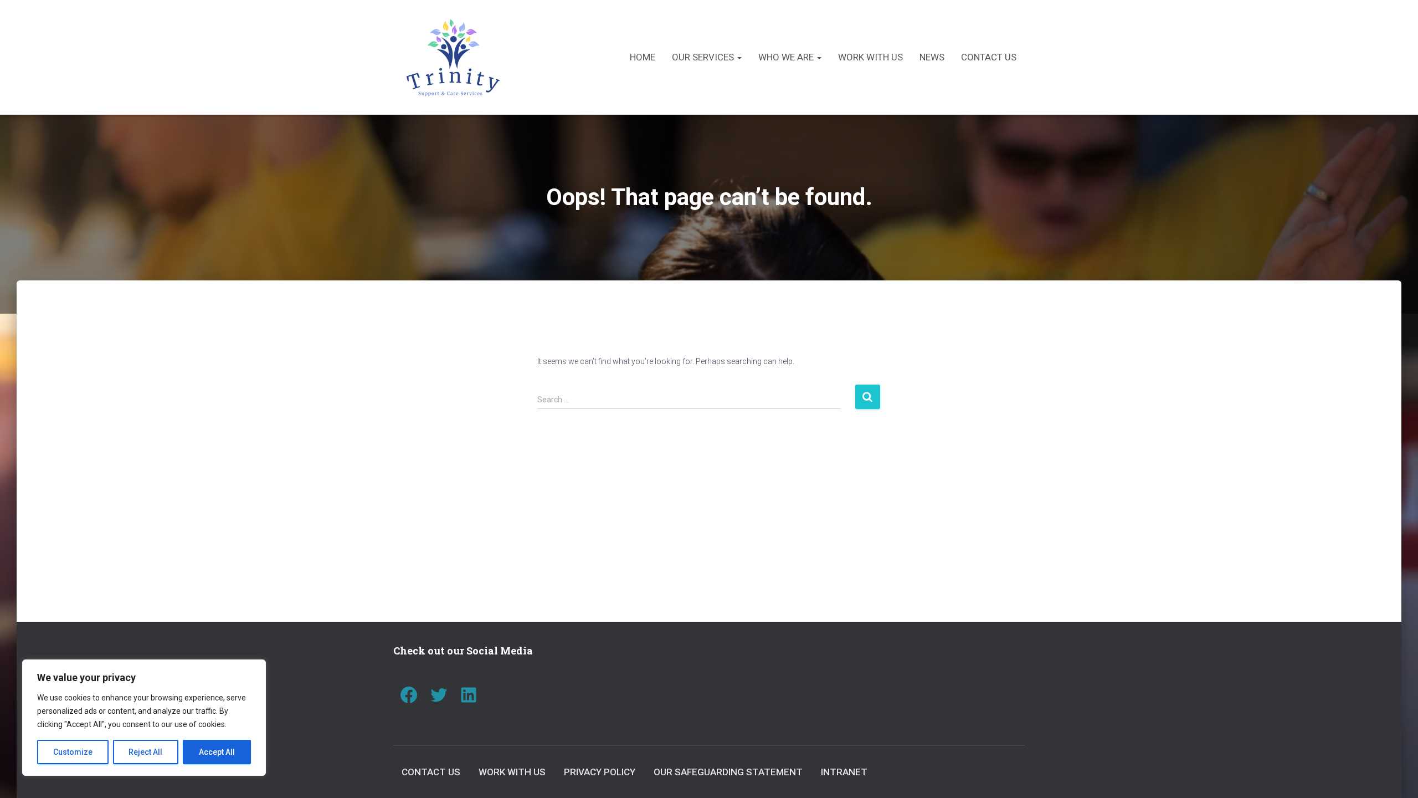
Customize (73, 752)
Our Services (704, 57)
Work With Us (870, 57)
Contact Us (988, 57)
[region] (144, 717)
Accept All (217, 752)
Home (642, 57)
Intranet (844, 771)
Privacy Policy (599, 771)
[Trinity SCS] (453, 57)
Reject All (145, 752)
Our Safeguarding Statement (728, 771)
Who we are (787, 57)
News (931, 57)
